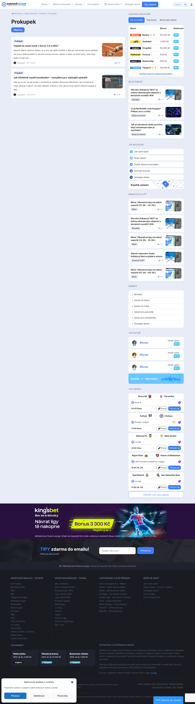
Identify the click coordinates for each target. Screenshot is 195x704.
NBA (13, 614)
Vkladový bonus (49, 653)
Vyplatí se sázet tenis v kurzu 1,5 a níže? (36, 45)
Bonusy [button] (79, 4)
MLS (13, 618)
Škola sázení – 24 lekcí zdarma (157, 587)
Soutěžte (135, 379)
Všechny (18, 30)
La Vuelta (15, 624)
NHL (13, 590)
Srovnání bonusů (142, 171)
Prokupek (19, 41)
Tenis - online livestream (110, 601)
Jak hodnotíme (158, 687)
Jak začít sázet (141, 151)
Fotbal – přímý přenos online (112, 587)
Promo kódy (149, 594)
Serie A (58, 611)
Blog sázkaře (31, 13)
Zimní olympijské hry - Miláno (112, 583)
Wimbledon (16, 604)
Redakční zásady (176, 684)
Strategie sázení (132, 4)
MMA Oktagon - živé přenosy (113, 604)
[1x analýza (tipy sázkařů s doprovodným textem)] (179, 402)
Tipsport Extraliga (19, 597)
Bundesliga (60, 604)
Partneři (180, 687)
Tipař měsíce (151, 379)
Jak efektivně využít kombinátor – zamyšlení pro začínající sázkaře (50, 77)
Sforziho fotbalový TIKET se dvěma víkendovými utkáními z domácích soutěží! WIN (146, 92)
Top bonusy (17, 645)
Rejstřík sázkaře (140, 185)
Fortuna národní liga (64, 621)
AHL (13, 594)
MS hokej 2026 (18, 587)
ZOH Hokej (16, 583)
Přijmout (15, 695)
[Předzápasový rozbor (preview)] (173, 422)
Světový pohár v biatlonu (22, 631)
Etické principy (162, 684)
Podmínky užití (149, 684)
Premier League (62, 601)
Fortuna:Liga (61, 618)
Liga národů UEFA (63, 594)
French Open (17, 607)
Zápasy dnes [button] (113, 4)
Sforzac (144, 342)
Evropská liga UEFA (64, 590)
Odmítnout (39, 695)
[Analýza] (179, 402)
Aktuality (18, 13)
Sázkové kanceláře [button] (62, 4)
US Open (15, 611)
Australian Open (18, 601)
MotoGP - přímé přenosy (110, 611)
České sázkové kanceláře (146, 164)
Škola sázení (140, 158)
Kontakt (168, 687)
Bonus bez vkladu (79, 653)
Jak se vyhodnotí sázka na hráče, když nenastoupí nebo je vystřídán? (147, 127)
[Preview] (173, 422)
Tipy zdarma (150, 4)
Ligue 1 (58, 614)
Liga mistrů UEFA (63, 597)
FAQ (174, 687)
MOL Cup (59, 624)
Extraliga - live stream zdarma (113, 594)
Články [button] (44, 4)
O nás (154, 673)
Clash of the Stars (19, 638)
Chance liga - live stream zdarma (114, 597)
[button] (72, 682)
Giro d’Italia (16, 628)
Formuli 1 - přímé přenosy (111, 607)
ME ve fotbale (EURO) (65, 587)
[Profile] (191, 4)
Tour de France (18, 621)
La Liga (58, 607)
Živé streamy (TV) (151, 597)
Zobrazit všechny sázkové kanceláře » (156, 74)
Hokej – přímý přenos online (112, 590)
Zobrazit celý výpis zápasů (156, 495)
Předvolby (62, 695)
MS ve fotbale (61, 583)
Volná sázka (19, 653)
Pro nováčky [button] (94, 4)
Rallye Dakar (16, 635)
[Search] (186, 4)
